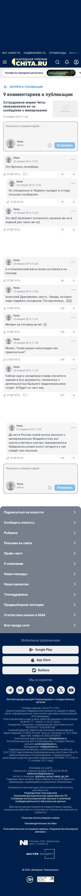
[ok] (30, 690)
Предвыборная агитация (24, 605)
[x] (61, 690)
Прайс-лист (13, 553)
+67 (62, 395)
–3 (73, 201)
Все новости (11, 53)
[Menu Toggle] (4, 62)
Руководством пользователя (40, 793)
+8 (62, 280)
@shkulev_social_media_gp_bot (52, 776)
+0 (62, 174)
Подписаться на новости (24, 512)
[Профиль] (76, 62)
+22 (62, 308)
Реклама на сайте (18, 543)
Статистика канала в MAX (24, 615)
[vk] (20, 690)
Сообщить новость (19, 522)
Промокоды (57, 53)
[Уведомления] (67, 62)
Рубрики (11, 533)
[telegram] (10, 690)
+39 (62, 359)
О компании (13, 564)
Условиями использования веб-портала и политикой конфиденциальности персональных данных (41, 800)
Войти (20, 145)
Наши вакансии (16, 584)
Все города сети (16, 625)
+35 (62, 331)
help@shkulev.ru (49, 746)
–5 (73, 308)
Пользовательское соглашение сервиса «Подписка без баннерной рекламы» (40, 830)
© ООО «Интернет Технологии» (40, 869)
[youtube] (71, 690)
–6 (73, 331)
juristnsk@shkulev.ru (46, 744)
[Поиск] (57, 62)
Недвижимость (35, 53)
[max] (51, 690)
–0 (73, 174)
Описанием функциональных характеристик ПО (40, 795)
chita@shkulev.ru (58, 738)
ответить (13, 174)
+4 (62, 229)
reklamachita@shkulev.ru (40, 773)
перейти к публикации (26, 87)
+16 (62, 457)
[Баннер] (61, 73)
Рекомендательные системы (41, 823)
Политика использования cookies (40, 818)
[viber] (40, 690)
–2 (73, 229)
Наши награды (15, 574)
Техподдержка (16, 594)
